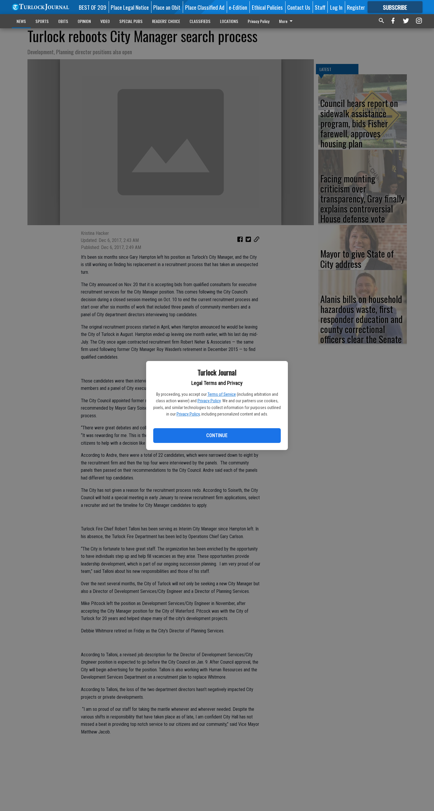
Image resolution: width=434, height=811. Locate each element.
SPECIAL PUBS (131, 21)
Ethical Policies (267, 7)
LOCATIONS (229, 21)
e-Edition (238, 7)
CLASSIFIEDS (200, 21)
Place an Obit (166, 7)
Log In (336, 7)
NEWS (21, 21)
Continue (216, 435)
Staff (320, 7)
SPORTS (42, 21)
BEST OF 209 (92, 7)
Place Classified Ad (204, 7)
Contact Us (298, 7)
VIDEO (105, 21)
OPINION (84, 21)
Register (356, 7)
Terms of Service (222, 394)
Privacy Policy (209, 400)
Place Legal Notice (130, 7)
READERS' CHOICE (166, 21)
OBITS (63, 21)
